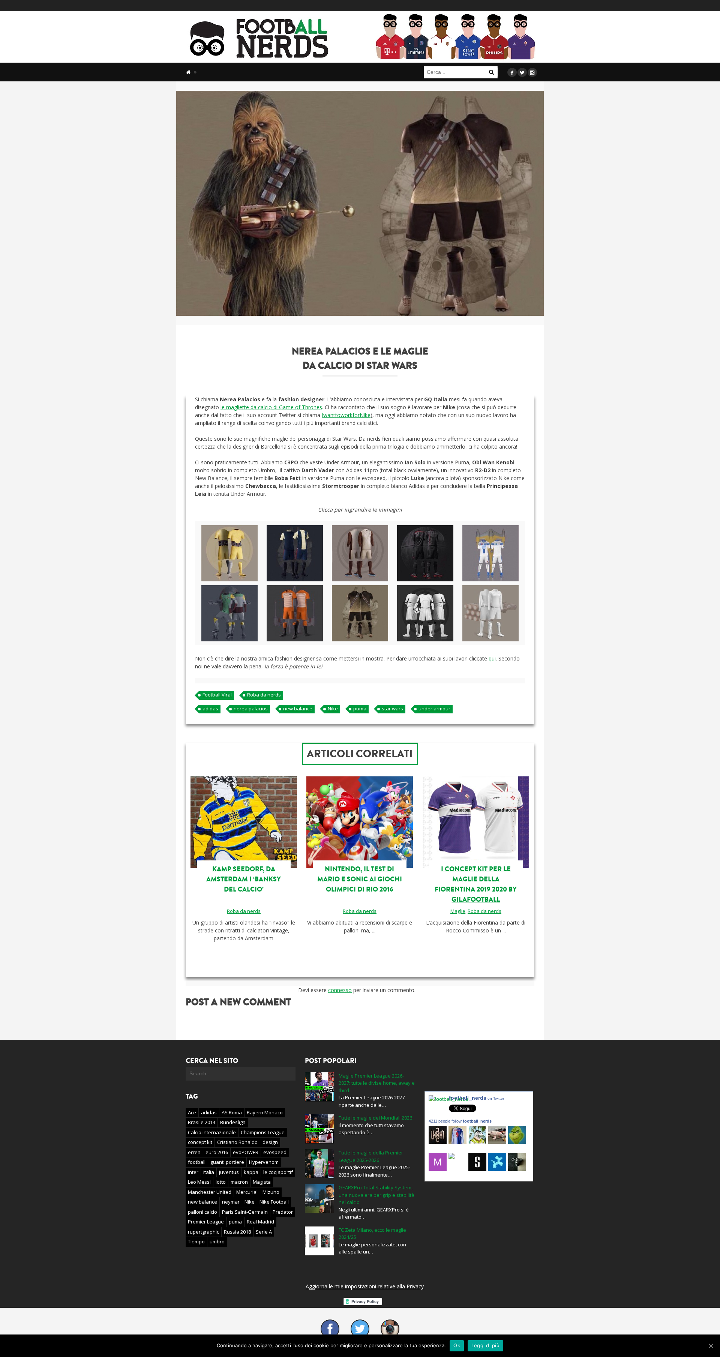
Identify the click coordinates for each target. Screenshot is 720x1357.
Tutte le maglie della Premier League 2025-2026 (371, 1156)
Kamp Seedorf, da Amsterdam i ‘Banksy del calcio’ (243, 879)
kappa (251, 1172)
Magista (262, 1181)
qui (492, 658)
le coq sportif (278, 1172)
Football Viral (217, 694)
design (270, 1142)
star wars (392, 708)
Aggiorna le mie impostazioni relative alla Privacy (365, 1286)
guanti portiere (227, 1162)
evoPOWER (245, 1152)
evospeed (274, 1152)
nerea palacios (251, 708)
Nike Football (274, 1201)
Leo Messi (199, 1181)
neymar (231, 1201)
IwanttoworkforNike (346, 415)
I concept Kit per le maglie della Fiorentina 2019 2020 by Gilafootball (476, 884)
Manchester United (209, 1192)
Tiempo (196, 1241)
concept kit (200, 1142)
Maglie (457, 911)
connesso (340, 990)
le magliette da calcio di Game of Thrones (271, 407)
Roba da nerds (264, 694)
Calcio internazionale (212, 1132)
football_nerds (476, 1098)
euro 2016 (217, 1152)
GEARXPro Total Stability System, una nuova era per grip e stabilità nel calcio (376, 1194)
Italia (208, 1172)
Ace (192, 1112)
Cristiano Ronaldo (237, 1142)
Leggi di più (485, 1345)
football (197, 1162)
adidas (210, 708)
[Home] (188, 72)
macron (239, 1181)
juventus (229, 1172)
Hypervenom (264, 1162)
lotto (221, 1181)
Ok (456, 1345)
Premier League (206, 1221)
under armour (434, 708)
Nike (333, 708)
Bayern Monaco (265, 1112)
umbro (217, 1241)
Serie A (264, 1231)
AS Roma (232, 1112)
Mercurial (247, 1192)
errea (194, 1152)
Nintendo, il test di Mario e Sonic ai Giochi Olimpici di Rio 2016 (359, 879)
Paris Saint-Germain (245, 1211)
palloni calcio (202, 1211)
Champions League (263, 1132)
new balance (297, 708)
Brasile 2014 (201, 1122)
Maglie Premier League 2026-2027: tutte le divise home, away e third (377, 1083)
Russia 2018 (237, 1231)
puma (359, 708)
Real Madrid (260, 1221)
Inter (193, 1172)
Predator (283, 1211)
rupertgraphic (203, 1231)
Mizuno (270, 1192)
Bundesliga (233, 1122)
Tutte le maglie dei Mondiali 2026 (375, 1117)
